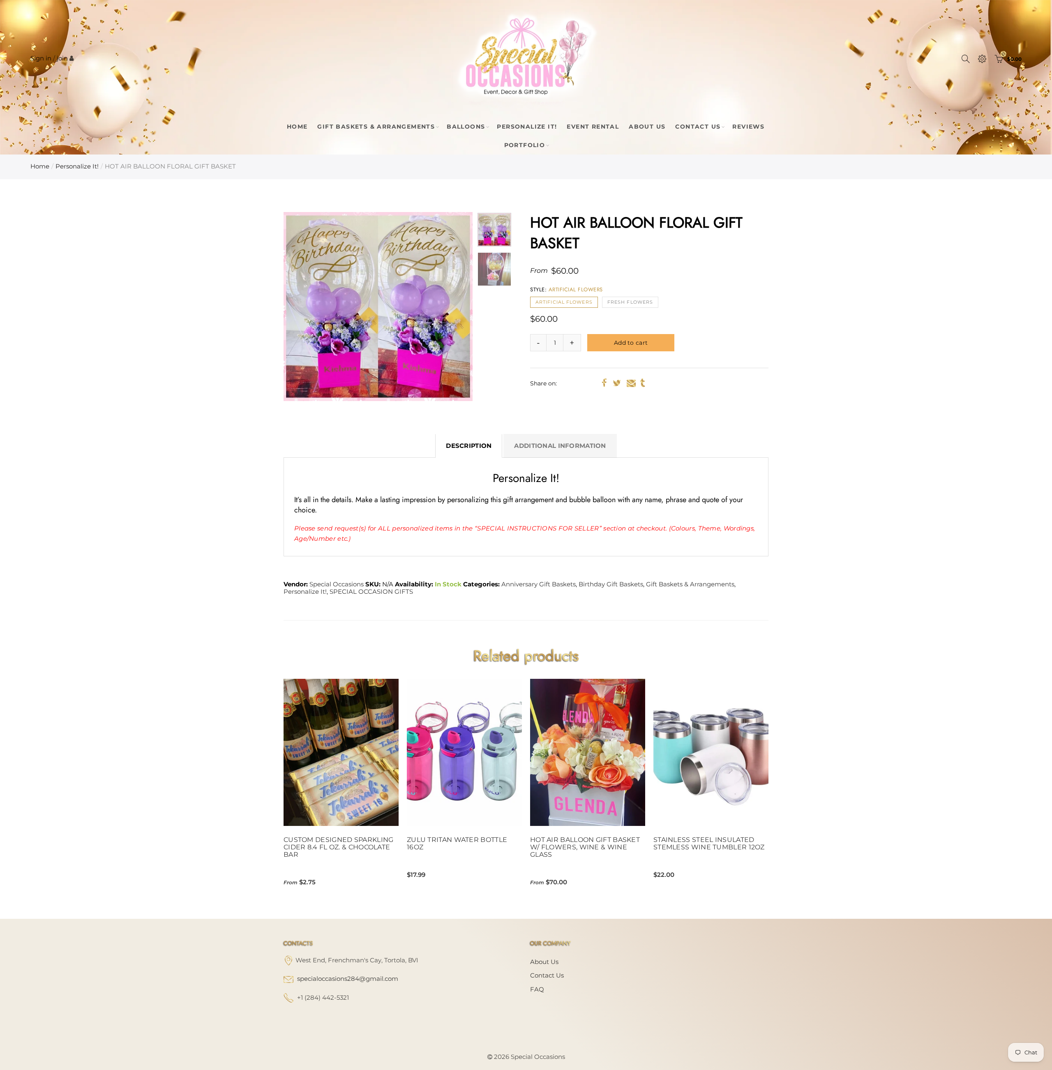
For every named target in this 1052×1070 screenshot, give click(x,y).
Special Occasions (336, 584)
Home (297, 126)
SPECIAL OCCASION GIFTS (371, 591)
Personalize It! (527, 126)
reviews (748, 126)
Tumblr (642, 382)
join (62, 58)
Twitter (617, 382)
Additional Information (560, 446)
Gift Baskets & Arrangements (376, 126)
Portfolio (524, 145)
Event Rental (593, 126)
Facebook (604, 382)
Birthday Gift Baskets (611, 584)
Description (468, 446)
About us (544, 962)
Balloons (466, 126)
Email (631, 382)
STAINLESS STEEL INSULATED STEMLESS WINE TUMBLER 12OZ (709, 843)
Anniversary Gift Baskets (538, 584)
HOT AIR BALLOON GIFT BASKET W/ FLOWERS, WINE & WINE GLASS (585, 847)
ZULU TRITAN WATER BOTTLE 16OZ (457, 843)
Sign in (40, 58)
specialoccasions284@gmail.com (347, 978)
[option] (378, 306)
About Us (647, 126)
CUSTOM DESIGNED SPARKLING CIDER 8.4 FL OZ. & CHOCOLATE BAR (339, 847)
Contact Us (697, 126)
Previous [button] (305, 306)
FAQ (537, 989)
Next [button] (450, 306)
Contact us (547, 975)
